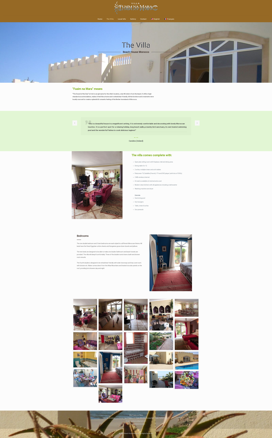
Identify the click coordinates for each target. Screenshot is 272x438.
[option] (136, 130)
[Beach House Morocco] (136, 8)
